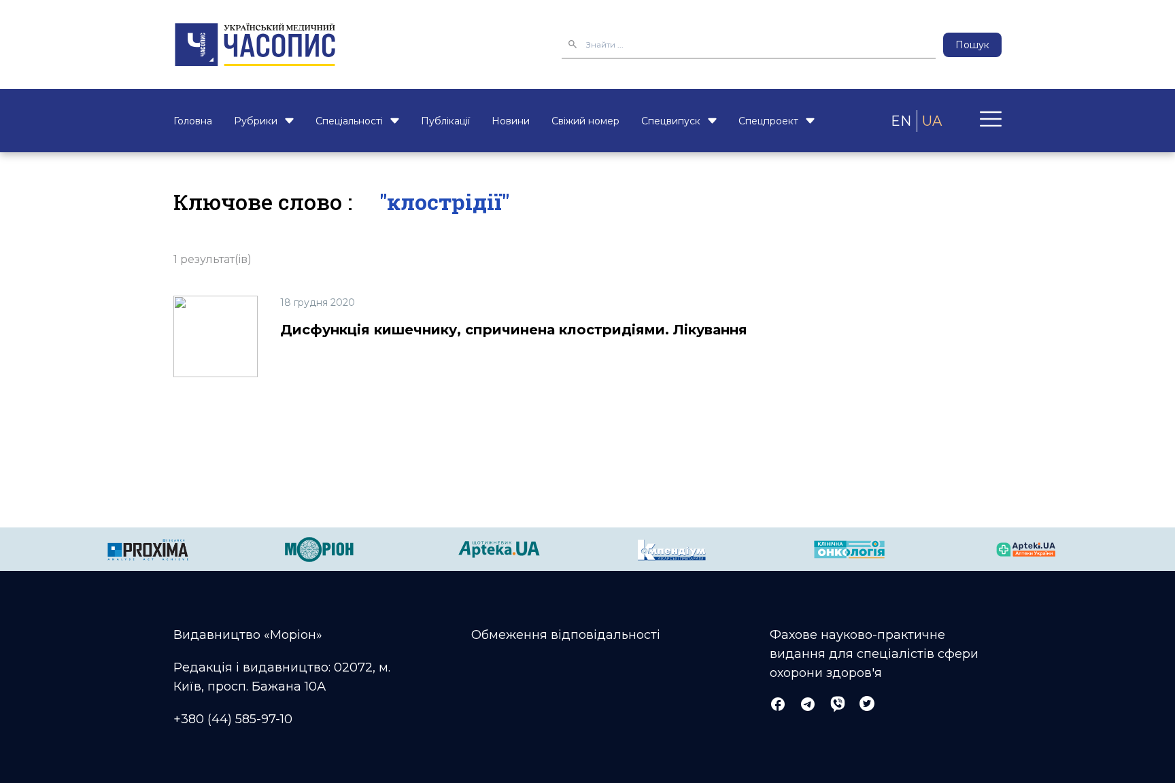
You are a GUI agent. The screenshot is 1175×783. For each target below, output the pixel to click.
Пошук (972, 45)
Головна (192, 121)
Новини (511, 121)
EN (901, 121)
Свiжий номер (585, 121)
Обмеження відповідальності (565, 634)
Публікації (445, 121)
